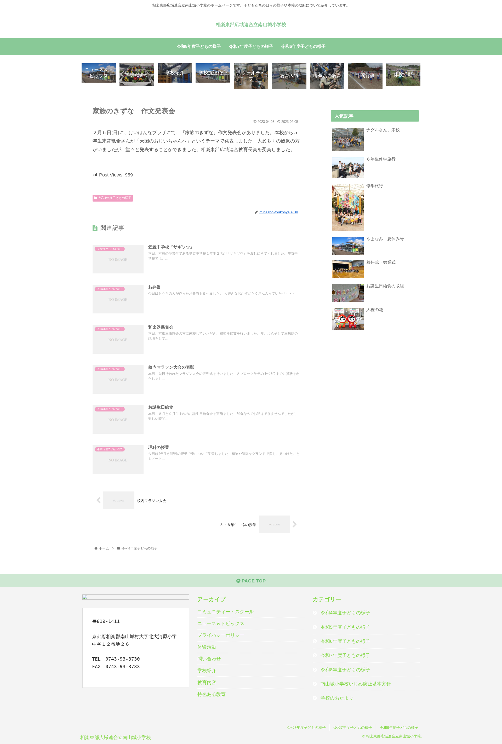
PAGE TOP (253, 580)
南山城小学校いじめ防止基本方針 (356, 683)
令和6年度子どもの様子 (345, 641)
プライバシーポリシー (220, 635)
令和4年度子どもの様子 (114, 198)
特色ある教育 (211, 694)
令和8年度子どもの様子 (345, 669)
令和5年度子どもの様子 (345, 627)
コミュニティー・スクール (225, 611)
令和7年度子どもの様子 (345, 655)
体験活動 (206, 647)
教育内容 (206, 682)
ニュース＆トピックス (220, 623)
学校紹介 (206, 670)
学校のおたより (337, 698)
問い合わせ (209, 658)
